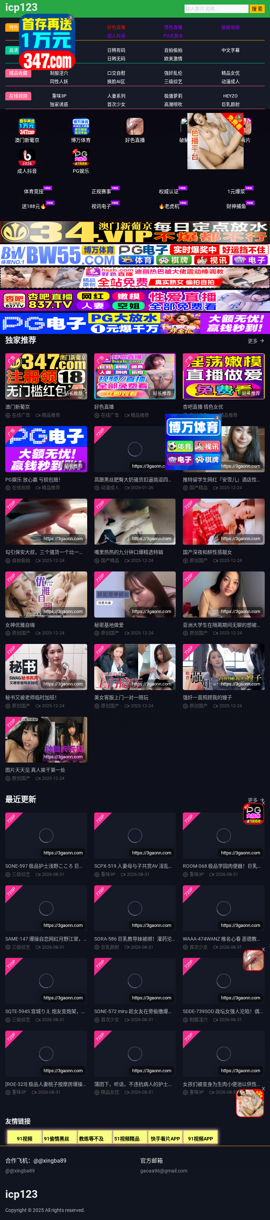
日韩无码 (116, 58)
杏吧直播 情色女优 (203, 407)
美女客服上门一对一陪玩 (121, 697)
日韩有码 (116, 50)
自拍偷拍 (173, 50)
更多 (253, 341)
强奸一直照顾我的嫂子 (207, 697)
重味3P (59, 96)
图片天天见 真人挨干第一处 (35, 770)
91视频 (24, 1139)
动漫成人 (230, 81)
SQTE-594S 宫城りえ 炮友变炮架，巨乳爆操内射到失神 (65, 1011)
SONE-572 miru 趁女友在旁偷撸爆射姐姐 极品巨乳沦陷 (153, 1011)
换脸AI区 (116, 81)
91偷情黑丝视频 (61, 1139)
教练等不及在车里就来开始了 (111, 1139)
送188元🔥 (34, 206)
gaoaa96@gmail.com (163, 1171)
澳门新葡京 (17, 407)
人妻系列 (116, 96)
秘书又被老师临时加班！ (32, 697)
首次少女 (116, 104)
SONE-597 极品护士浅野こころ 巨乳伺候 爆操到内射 (62, 866)
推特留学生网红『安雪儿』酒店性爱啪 (224, 479)
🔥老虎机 (169, 206)
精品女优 (230, 73)
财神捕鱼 (236, 206)
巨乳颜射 (230, 104)
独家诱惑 (59, 104)
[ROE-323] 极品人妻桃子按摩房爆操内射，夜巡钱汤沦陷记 (68, 1084)
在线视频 (18, 96)
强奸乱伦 (173, 73)
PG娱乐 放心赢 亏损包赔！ (34, 479)
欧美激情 (173, 58)
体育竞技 (34, 191)
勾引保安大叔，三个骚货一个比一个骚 (47, 552)
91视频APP (200, 1139)
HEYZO (230, 96)
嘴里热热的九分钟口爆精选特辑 (128, 552)
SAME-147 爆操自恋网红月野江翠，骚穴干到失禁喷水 (64, 939)
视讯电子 (101, 206)
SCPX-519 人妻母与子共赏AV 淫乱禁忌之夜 (141, 866)
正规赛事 (101, 191)
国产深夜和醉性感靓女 (207, 552)
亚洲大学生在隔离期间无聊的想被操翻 (224, 625)
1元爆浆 (236, 191)
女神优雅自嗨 (20, 625)
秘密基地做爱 (109, 625)
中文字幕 (230, 50)
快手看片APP (165, 1139)
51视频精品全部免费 (136, 1139)
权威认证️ (169, 191)
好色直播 (104, 407)
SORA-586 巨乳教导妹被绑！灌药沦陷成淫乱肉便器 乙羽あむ (160, 939)
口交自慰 (116, 73)
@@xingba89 (20, 1171)
